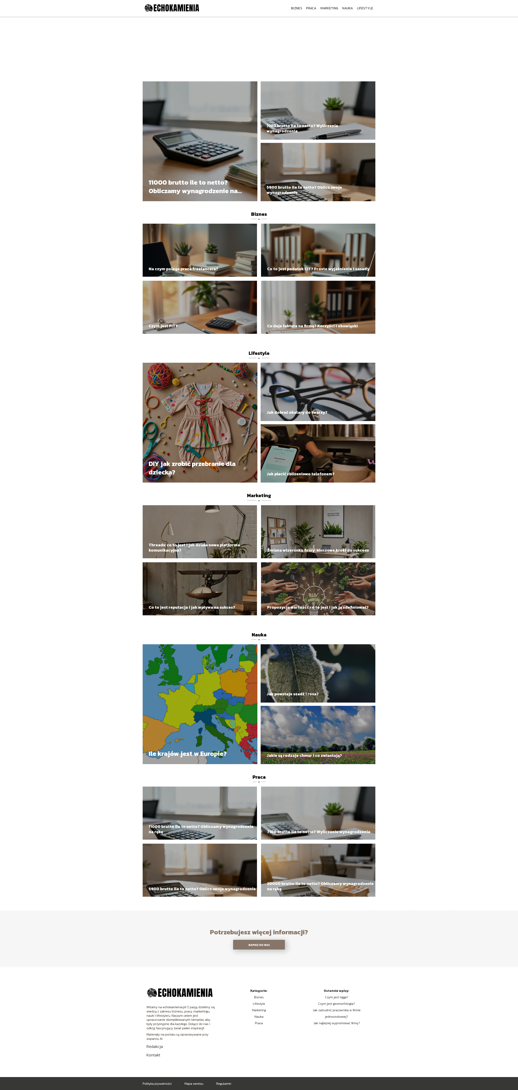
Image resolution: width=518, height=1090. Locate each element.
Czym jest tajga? (336, 997)
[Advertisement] (259, 46)
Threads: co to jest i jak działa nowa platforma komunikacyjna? (194, 547)
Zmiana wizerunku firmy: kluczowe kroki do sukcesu (318, 550)
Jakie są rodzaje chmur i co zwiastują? (304, 755)
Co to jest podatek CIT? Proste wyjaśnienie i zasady (318, 268)
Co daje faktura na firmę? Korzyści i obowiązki (312, 326)
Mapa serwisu (194, 1083)
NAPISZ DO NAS (259, 945)
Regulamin (223, 1083)
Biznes (296, 8)
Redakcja (154, 1046)
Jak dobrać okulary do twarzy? (297, 412)
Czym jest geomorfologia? (336, 1003)
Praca (311, 8)
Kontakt (153, 1055)
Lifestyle (365, 8)
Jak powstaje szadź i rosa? (293, 694)
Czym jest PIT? (163, 326)
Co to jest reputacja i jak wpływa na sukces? (192, 607)
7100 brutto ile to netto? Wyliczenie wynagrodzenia (302, 128)
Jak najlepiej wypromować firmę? (336, 1023)
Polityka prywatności (157, 1083)
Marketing (329, 8)
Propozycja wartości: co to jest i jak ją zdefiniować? (318, 607)
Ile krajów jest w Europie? (188, 754)
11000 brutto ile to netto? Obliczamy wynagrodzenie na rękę (193, 186)
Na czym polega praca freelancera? (183, 268)
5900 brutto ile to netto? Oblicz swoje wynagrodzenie (304, 190)
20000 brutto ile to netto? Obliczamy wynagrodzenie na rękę (320, 886)
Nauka (347, 8)
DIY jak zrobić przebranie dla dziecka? (192, 468)
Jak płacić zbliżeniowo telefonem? (300, 473)
